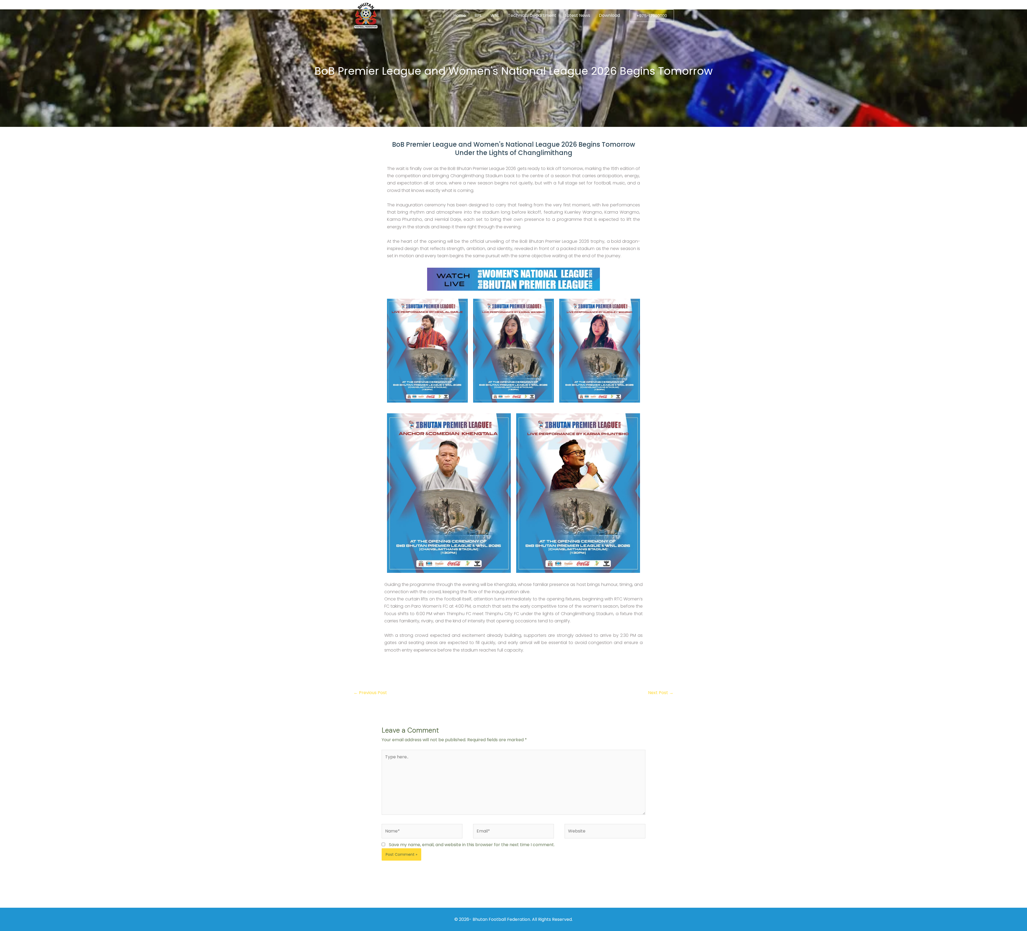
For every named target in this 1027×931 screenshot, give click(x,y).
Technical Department (532, 15)
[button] (652, 15)
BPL (478, 15)
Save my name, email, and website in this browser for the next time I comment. (472, 845)
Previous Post (370, 693)
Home (459, 15)
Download (609, 15)
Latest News (577, 15)
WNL (494, 15)
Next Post (660, 693)
